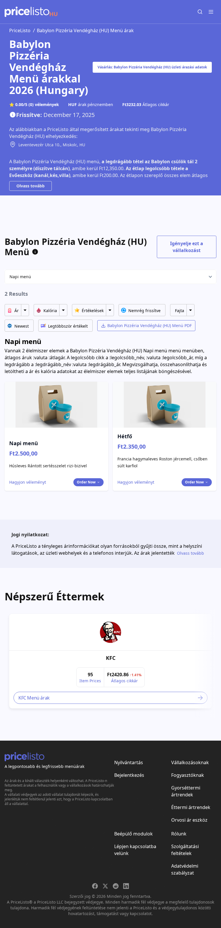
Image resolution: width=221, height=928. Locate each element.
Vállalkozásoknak (190, 762)
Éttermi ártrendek (190, 807)
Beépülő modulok (133, 834)
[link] (110, 632)
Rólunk (178, 834)
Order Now (86, 482)
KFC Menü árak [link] (34, 698)
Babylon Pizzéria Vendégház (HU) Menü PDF (149, 325)
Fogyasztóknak (187, 775)
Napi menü (20, 276)
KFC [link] (110, 657)
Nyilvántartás (128, 762)
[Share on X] (105, 886)
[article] (110, 661)
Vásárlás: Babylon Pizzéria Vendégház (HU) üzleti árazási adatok (152, 67)
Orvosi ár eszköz (189, 820)
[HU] (27, 12)
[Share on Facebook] (95, 886)
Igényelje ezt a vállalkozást (186, 246)
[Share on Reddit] (116, 886)
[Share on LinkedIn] (126, 886)
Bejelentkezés (129, 775)
